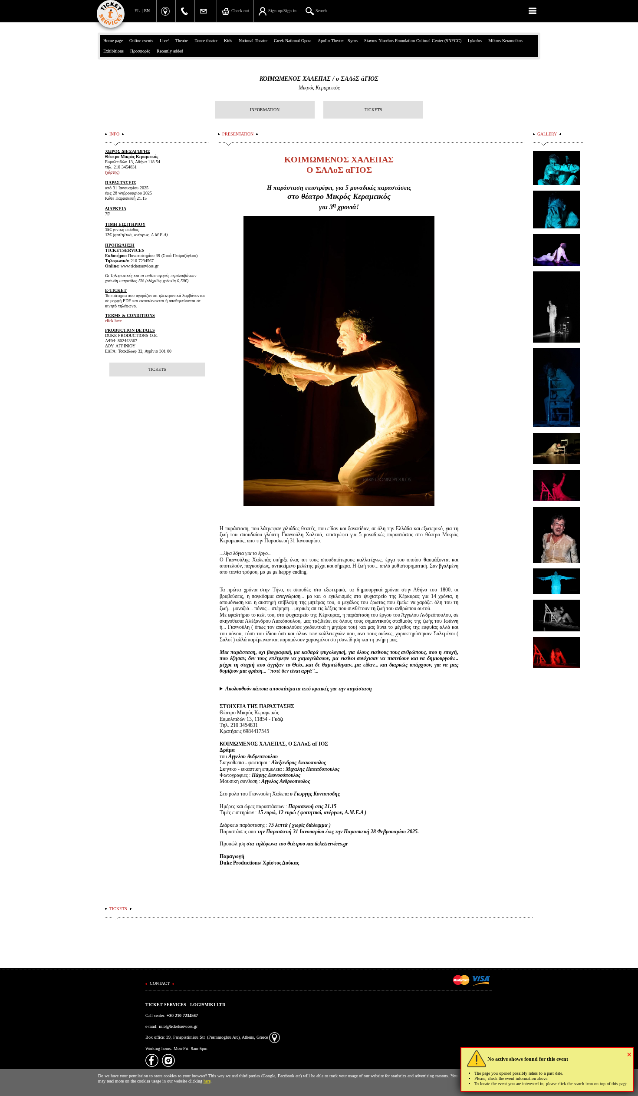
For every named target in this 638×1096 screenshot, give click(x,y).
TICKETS (373, 109)
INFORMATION (265, 109)
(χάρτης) (112, 172)
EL (137, 10)
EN (147, 10)
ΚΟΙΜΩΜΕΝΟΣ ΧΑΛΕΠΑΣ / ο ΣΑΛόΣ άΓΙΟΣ (319, 79)
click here (113, 320)
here (207, 1081)
